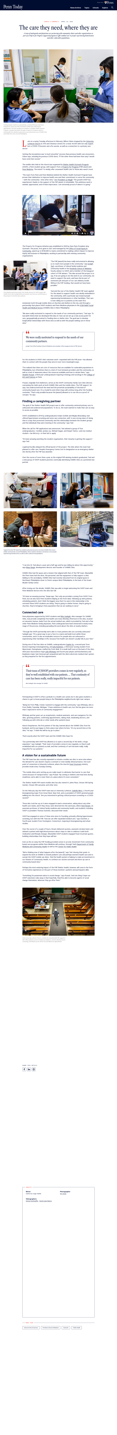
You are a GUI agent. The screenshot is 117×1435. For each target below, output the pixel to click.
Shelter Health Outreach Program (76, 164)
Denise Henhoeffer (32, 1201)
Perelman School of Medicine (80, 268)
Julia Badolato (58, 647)
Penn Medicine (27, 169)
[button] (26, 275)
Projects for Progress (70, 167)
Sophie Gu (70, 644)
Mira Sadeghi (66, 616)
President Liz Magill (65, 180)
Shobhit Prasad (28, 375)
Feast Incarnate (75, 764)
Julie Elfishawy (51, 652)
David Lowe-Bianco (45, 1201)
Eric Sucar (63, 1194)
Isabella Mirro (77, 790)
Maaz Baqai (30, 567)
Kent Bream (85, 806)
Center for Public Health (67, 847)
